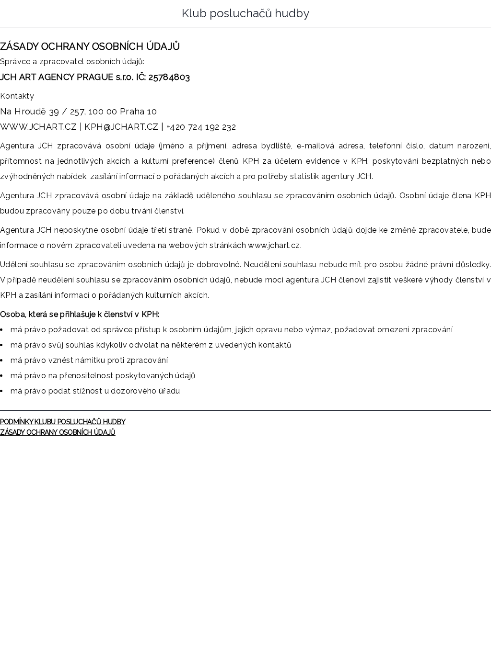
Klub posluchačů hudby (245, 13)
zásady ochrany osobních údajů (58, 432)
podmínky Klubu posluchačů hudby (62, 421)
